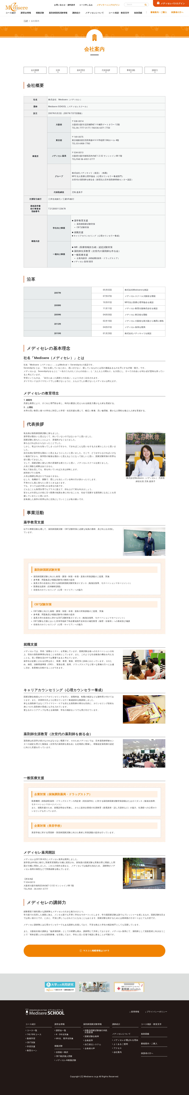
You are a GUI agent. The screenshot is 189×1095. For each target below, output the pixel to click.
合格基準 (89, 1040)
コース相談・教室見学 (119, 13)
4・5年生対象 (62, 1034)
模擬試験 (40, 13)
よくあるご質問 (121, 1044)
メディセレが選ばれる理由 (126, 1040)
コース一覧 (32, 1030)
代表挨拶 (106, 70)
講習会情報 (26, 13)
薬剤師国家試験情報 (58, 13)
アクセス (118, 1048)
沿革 (58, 70)
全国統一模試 (62, 1052)
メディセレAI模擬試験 (66, 1060)
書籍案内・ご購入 (159, 12)
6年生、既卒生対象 (65, 1038)
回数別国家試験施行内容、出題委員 (97, 1031)
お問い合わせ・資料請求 (64, 5)
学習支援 (31, 1046)
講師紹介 (76, 13)
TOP (26, 21)
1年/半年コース (34, 1034)
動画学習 (31, 1038)
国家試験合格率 (92, 1036)
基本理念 (81, 70)
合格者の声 (90, 1048)
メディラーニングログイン (108, 5)
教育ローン (32, 1050)
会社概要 (35, 70)
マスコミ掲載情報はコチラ (96, 950)
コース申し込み (86, 5)
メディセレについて (94, 13)
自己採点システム (93, 1044)
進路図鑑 (138, 13)
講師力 (155, 70)
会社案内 (118, 1052)
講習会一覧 (61, 1030)
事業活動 (131, 70)
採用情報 (135, 1012)
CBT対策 (31, 1042)
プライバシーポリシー (157, 1012)
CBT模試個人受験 (64, 1056)
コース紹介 (11, 13)
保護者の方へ (177, 12)
